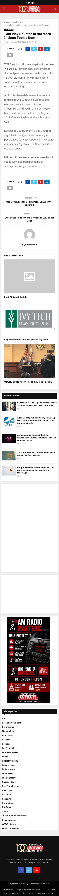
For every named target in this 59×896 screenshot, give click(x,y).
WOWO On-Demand (11, 828)
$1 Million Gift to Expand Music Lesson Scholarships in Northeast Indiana (37, 404)
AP (3, 718)
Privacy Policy (14, 893)
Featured (6, 740)
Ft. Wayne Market (10, 752)
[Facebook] (21, 870)
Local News (9, 30)
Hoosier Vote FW (10, 761)
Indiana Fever (8, 765)
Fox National (8, 748)
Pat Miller (6, 794)
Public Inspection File (45, 893)
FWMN (5, 756)
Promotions (7, 803)
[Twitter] (29, 870)
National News (9, 782)
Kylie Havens (12, 42)
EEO (5, 893)
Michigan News (9, 778)
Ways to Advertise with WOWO (29, 889)
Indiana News (8, 769)
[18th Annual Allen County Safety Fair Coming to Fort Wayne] (9, 455)
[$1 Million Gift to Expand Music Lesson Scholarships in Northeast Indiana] (9, 406)
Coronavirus (8, 727)
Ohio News (7, 790)
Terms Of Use (28, 893)
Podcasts (6, 799)
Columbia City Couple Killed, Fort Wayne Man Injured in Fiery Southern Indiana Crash (36, 438)
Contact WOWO (8, 889)
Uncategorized (9, 820)
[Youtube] (36, 870)
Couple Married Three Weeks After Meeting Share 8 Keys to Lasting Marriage (35, 470)
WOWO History (9, 824)
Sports (5, 811)
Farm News (7, 735)
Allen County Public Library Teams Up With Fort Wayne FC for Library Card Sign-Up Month (36, 420)
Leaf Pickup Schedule (15, 297)
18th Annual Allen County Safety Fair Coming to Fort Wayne (36, 453)
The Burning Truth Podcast (14, 816)
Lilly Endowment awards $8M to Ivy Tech (26, 339)
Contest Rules (49, 889)
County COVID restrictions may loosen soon (28, 382)
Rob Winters (7, 807)
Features (6, 744)
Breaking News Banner (12, 723)
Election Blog (8, 731)
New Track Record (10, 786)
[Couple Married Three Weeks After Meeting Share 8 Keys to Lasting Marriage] (9, 470)
